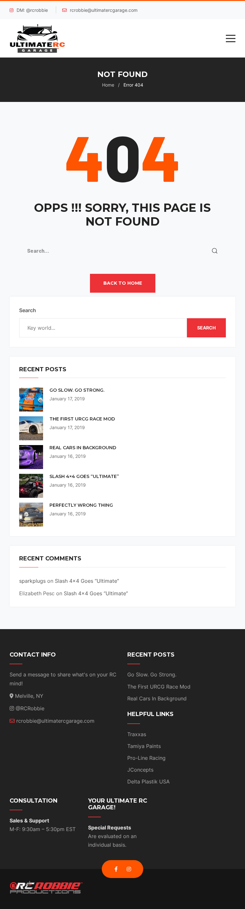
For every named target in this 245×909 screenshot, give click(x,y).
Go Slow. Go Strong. (76, 390)
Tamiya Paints (144, 746)
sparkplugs (32, 581)
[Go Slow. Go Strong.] (31, 400)
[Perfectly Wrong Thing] (31, 515)
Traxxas (136, 734)
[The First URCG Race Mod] (31, 428)
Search (27, 310)
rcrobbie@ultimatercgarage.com (103, 10)
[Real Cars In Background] (31, 457)
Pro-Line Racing (146, 758)
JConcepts (140, 769)
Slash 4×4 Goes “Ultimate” (84, 476)
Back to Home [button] (122, 283)
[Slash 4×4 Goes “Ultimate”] (31, 486)
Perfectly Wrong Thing (81, 505)
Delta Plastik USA (148, 781)
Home (108, 85)
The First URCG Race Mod (82, 419)
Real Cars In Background (82, 448)
